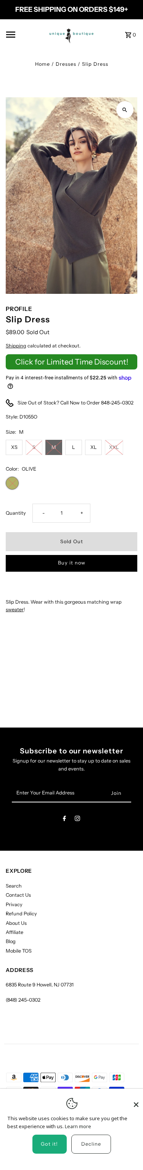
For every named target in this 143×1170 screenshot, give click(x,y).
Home (42, 64)
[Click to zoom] (124, 109)
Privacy (14, 904)
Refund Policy (21, 913)
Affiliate (14, 932)
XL (93, 447)
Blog (11, 941)
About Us (16, 923)
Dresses (66, 64)
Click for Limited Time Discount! (71, 361)
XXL (114, 447)
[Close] (136, 1101)
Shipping (16, 346)
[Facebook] (64, 820)
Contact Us (18, 895)
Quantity (16, 513)
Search (14, 886)
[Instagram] (77, 820)
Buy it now (71, 563)
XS (14, 447)
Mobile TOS (19, 951)
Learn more (78, 1126)
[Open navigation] (22, 34)
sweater (15, 609)
